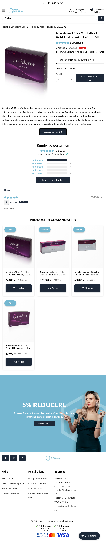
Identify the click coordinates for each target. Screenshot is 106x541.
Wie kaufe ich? (35, 488)
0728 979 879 (61, 501)
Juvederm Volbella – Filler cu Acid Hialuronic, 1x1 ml (53, 273)
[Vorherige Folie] (25, 3)
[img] (11, 197)
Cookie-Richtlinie (10, 493)
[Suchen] (101, 18)
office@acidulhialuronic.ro (65, 507)
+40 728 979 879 (55, 3)
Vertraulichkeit (9, 488)
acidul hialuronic (47, 521)
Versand (70, 52)
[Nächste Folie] (81, 3)
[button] (5, 11)
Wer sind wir (8, 478)
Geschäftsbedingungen (13, 483)
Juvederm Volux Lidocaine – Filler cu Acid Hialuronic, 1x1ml (87, 273)
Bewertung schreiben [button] (53, 180)
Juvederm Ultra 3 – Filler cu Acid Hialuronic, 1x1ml (18, 347)
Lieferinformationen (38, 483)
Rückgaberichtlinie (37, 478)
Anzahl (59, 74)
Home (5, 26)
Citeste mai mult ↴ (53, 131)
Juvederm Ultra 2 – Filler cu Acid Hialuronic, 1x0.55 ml (18, 273)
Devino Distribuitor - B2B (38, 495)
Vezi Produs (18, 288)
